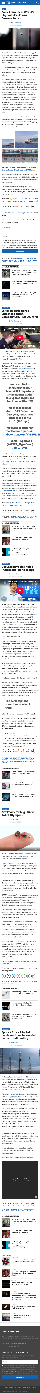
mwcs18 (24, 761)
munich (34, 516)
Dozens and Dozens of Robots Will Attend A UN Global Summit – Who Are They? (24, 1016)
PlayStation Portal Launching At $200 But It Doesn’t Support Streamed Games (24, 295)
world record (28, 261)
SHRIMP (11, 983)
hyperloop (26, 516)
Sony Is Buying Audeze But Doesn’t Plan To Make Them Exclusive (24, 283)
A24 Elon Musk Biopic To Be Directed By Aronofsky (22, 539)
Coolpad (15, 624)
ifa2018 (28, 260)
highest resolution (9, 260)
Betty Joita (14, 819)
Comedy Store (23, 1343)
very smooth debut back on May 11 (21, 1096)
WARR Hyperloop (14, 517)
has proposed (25, 856)
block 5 (16, 1209)
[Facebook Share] (4, 206)
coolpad (19, 757)
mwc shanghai (15, 761)
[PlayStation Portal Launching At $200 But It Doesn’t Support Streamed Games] (6, 296)
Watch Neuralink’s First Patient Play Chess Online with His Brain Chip (24, 528)
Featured (34, 258)
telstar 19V (26, 1210)
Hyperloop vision (8, 491)
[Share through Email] (28, 206)
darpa (15, 981)
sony (20, 261)
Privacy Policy (8, 1388)
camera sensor (19, 258)
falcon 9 (31, 1209)
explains (33, 110)
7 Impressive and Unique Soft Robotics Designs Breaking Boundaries (22, 1005)
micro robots (24, 981)
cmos (28, 258)
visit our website (11, 245)
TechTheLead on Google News (18, 213)
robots (5, 983)
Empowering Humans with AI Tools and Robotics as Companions (25, 993)
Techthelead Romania (9, 1343)
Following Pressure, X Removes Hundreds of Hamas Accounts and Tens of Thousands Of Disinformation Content (24, 552)
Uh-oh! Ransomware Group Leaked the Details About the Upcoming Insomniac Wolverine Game (24, 272)
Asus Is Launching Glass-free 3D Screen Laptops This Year (23, 773)
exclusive (27, 757)
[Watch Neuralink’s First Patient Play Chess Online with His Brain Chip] (6, 529)
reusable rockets (9, 1210)
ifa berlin (21, 260)
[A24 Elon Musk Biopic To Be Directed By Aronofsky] (6, 541)
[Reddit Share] (18, 206)
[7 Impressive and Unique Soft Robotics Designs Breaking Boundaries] (6, 1006)
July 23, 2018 (20, 448)
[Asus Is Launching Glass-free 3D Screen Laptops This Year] (6, 775)
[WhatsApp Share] (23, 206)
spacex (4, 517)
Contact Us (26, 1388)
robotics (33, 981)
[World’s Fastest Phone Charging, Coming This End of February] (6, 797)
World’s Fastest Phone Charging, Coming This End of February (24, 795)
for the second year (26, 368)
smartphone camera (10, 261)
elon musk (17, 516)
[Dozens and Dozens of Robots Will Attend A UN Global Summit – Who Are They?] (6, 1017)
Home (34, 1388)
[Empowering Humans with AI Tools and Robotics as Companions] (6, 995)
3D (14, 757)
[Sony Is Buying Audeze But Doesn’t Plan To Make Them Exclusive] (6, 285)
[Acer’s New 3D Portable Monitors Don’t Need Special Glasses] (6, 786)
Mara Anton (15, 574)
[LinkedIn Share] (13, 206)
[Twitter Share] (9, 206)
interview (24, 758)
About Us (18, 1388)
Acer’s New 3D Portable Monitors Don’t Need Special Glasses (24, 784)
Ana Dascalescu (16, 22)
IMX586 (34, 260)
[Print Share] (33, 206)
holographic (15, 758)
